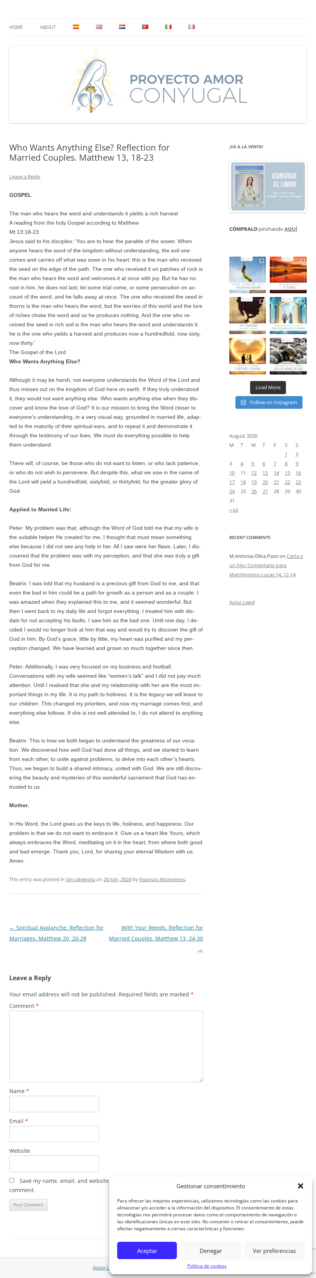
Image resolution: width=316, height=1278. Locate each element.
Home (16, 27)
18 (243, 482)
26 (254, 491)
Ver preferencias (274, 1250)
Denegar (211, 1250)
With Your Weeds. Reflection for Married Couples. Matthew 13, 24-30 (156, 938)
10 (232, 472)
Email (18, 1121)
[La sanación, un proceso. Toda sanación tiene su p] (247, 275)
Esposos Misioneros (162, 879)
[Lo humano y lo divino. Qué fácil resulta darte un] (247, 356)
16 (298, 472)
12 (254, 472)
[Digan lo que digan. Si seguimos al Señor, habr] (288, 315)
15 (287, 472)
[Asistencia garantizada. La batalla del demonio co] (288, 356)
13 (265, 472)
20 (265, 482)
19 (254, 482)
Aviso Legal (242, 602)
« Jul (233, 509)
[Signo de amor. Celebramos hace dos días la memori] (247, 315)
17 (232, 482)
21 (276, 482)
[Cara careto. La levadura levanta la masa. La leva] (288, 275)
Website (19, 1150)
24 (232, 491)
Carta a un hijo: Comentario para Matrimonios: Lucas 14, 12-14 (266, 565)
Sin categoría (80, 879)
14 (276, 472)
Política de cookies (207, 1266)
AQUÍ (290, 228)
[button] (300, 1186)
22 (287, 482)
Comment (24, 1005)
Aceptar (147, 1250)
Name (19, 1091)
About (48, 27)
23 (298, 482)
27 (265, 491)
